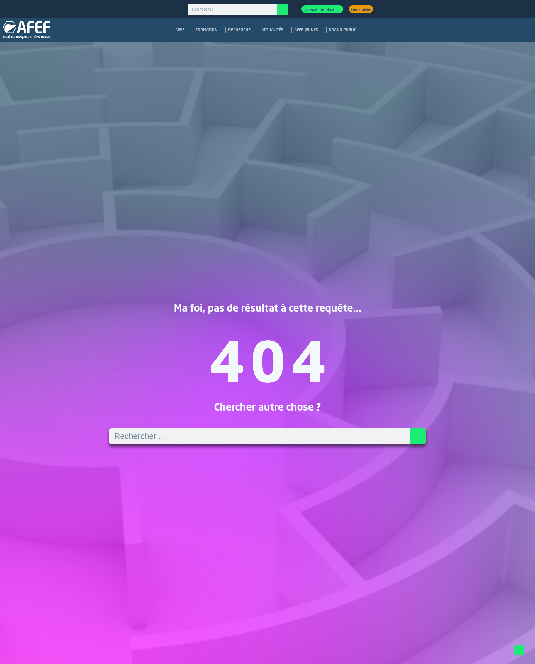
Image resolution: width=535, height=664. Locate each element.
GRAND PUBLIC (342, 29)
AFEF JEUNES (306, 29)
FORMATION (206, 29)
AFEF (179, 29)
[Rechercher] (282, 9)
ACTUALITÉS (272, 29)
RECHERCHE (239, 29)
